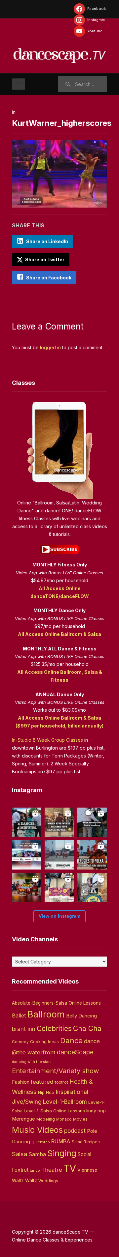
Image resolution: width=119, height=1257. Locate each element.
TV (69, 1168)
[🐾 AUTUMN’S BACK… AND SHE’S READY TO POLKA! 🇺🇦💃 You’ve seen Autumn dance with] (92, 887)
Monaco (64, 1119)
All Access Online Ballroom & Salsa (59, 634)
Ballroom (46, 1014)
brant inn (23, 1028)
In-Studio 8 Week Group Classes (47, 740)
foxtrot (61, 1082)
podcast (75, 1130)
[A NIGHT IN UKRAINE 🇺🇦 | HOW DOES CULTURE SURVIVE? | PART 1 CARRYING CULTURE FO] (59, 855)
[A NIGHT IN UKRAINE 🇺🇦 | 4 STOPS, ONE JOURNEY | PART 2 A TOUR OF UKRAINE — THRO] (26, 855)
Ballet (19, 1015)
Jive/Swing (27, 1101)
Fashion (20, 1082)
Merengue (23, 1119)
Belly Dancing (81, 1016)
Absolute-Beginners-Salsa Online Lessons (56, 1003)
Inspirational (72, 1091)
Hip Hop (46, 1092)
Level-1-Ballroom (65, 1101)
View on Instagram (59, 916)
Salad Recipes (86, 1142)
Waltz (31, 1180)
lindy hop (96, 1110)
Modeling (45, 1119)
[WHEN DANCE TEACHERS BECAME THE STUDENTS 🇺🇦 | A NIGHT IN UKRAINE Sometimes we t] (92, 822)
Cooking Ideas (44, 1041)
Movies (80, 1119)
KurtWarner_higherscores (61, 123)
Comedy (20, 1042)
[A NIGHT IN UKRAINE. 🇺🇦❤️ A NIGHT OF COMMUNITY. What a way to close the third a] (26, 887)
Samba (37, 1154)
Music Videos (37, 1130)
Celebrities (54, 1028)
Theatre (51, 1169)
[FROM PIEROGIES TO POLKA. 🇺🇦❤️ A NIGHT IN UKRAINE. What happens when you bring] (92, 855)
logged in (50, 347)
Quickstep (40, 1142)
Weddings (48, 1181)
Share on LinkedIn (47, 241)
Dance (71, 1040)
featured (42, 1081)
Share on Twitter (44, 259)
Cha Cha (87, 1028)
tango (35, 1170)
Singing (61, 1153)
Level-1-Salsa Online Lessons (54, 1110)
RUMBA (60, 1141)
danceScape (75, 1052)
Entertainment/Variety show (55, 1071)
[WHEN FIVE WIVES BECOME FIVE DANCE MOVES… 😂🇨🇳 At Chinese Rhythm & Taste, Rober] (59, 822)
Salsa (19, 1154)
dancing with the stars (32, 1062)
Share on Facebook (48, 277)
